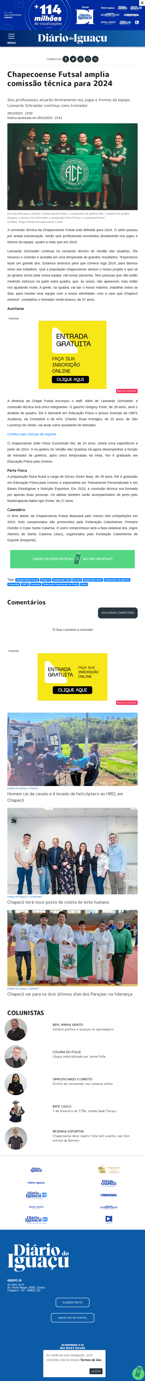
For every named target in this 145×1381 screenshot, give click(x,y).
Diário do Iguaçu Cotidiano (24, 896)
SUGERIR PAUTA (73, 1302)
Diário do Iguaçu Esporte (23, 988)
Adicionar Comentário (117, 613)
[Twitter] (73, 59)
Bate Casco (62, 1106)
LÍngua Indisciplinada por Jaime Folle (79, 1056)
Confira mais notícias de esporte (31, 434)
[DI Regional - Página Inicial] (36, 1169)
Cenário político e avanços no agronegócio (83, 1029)
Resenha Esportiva (68, 1131)
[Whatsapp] (80, 59)
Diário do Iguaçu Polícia (22, 788)
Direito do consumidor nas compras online (83, 1084)
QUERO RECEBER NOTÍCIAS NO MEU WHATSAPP (72, 559)
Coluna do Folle (67, 1052)
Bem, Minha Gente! (68, 1025)
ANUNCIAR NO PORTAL (72, 1318)
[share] (95, 59)
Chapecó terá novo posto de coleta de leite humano (58, 902)
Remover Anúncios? (127, 390)
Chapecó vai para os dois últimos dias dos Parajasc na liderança (69, 994)
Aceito (96, 1371)
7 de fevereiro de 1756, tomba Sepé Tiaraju (84, 1111)
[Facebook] (65, 59)
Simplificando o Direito (72, 1079)
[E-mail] (88, 59)
